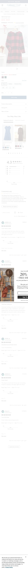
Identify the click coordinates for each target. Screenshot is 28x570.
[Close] (26, 557)
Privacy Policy (9, 567)
